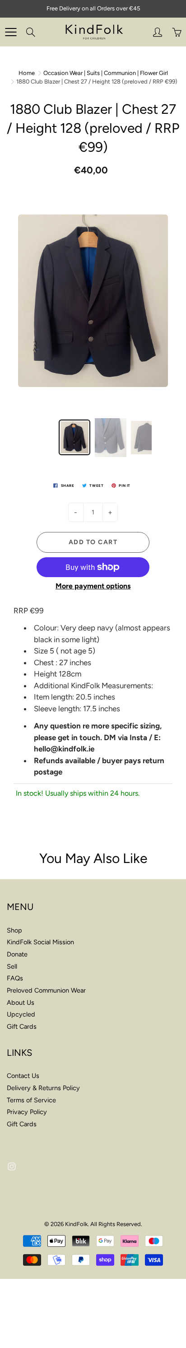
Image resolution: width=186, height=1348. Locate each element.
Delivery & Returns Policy (43, 1088)
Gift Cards (22, 1026)
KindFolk (76, 1224)
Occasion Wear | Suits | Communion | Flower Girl (105, 73)
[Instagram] (11, 1167)
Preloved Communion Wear (46, 990)
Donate (17, 954)
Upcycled (21, 1014)
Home (27, 73)
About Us (20, 1002)
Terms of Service (31, 1100)
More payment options (93, 586)
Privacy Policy (27, 1112)
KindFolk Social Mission (40, 942)
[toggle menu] (11, 32)
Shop (14, 930)
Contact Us (23, 1076)
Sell (12, 966)
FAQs (15, 978)
